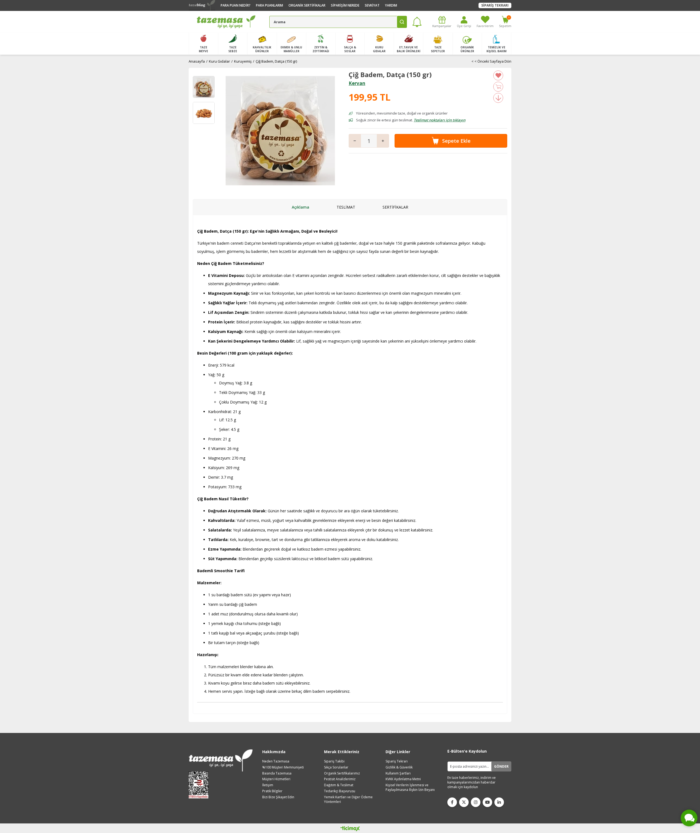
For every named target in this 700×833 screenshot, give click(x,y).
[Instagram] (475, 802)
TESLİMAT (346, 207)
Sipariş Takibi (334, 761)
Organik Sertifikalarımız (342, 773)
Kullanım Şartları (398, 773)
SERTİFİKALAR (395, 207)
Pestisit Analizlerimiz (339, 779)
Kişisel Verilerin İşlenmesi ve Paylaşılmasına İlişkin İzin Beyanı (410, 787)
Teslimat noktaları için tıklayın (439, 120)
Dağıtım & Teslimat (338, 785)
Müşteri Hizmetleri (276, 779)
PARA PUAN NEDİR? (235, 5)
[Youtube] (487, 802)
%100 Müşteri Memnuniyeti (283, 767)
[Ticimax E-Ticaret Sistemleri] (350, 829)
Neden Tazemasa (275, 761)
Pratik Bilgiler (272, 791)
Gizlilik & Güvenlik (399, 767)
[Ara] (402, 22)
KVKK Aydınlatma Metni (403, 779)
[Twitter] (464, 802)
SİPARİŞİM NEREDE (345, 5)
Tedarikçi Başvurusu (339, 791)
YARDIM (391, 5)
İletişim (267, 785)
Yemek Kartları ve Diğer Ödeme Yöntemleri (348, 799)
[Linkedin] (499, 802)
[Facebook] (452, 802)
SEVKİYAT (372, 5)
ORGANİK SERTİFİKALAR (306, 5)
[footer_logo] (221, 760)
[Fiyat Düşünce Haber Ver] (498, 98)
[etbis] (200, 785)
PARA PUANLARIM (269, 5)
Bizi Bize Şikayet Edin (278, 797)
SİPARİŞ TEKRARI (495, 5)
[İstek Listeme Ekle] (498, 87)
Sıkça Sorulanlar (336, 767)
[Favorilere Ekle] (498, 75)
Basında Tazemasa (276, 773)
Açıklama (300, 207)
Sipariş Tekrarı (397, 761)
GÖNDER (501, 766)
